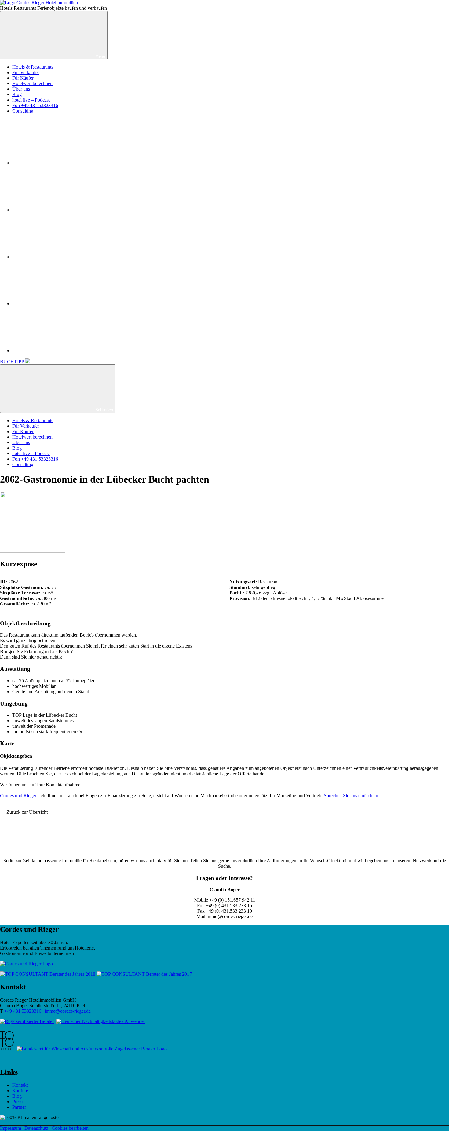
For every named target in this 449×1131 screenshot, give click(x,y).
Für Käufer (23, 78)
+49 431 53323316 (22, 1011)
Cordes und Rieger (18, 795)
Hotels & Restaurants (32, 67)
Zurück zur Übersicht (27, 812)
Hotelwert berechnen (32, 83)
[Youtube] (58, 256)
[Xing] (58, 350)
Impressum (10, 1128)
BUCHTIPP (12, 361)
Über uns (21, 89)
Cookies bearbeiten (70, 1128)
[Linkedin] (58, 303)
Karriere (20, 1090)
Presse (18, 1101)
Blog (17, 94)
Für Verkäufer (25, 72)
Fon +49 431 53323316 (35, 105)
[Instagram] (58, 209)
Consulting (22, 110)
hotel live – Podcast (31, 99)
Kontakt (20, 1085)
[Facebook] (58, 162)
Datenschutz (36, 1128)
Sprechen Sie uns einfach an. (351, 795)
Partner (19, 1107)
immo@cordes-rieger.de (68, 1011)
